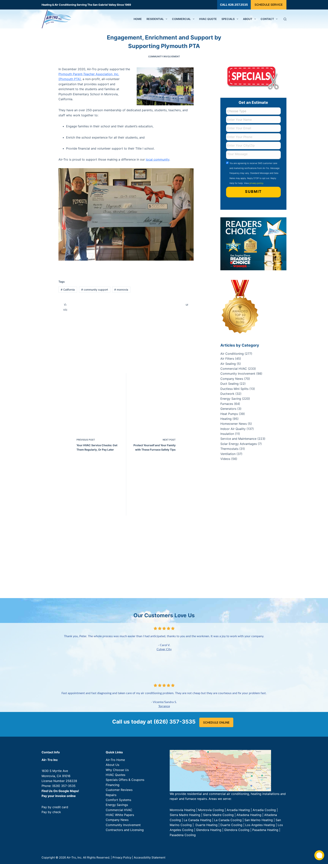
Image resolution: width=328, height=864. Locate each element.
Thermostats (229, 449)
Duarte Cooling (231, 825)
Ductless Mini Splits (234, 389)
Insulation (227, 434)
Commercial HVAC (233, 369)
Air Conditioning (232, 354)
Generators (228, 409)
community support (94, 289)
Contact (267, 18)
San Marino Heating (258, 820)
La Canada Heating (197, 820)
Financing (112, 785)
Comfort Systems (118, 800)
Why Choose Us (117, 770)
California (68, 289)
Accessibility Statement (149, 857)
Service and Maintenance (238, 439)
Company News (231, 379)
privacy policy (256, 183)
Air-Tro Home (115, 760)
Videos (225, 459)
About (247, 18)
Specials (228, 18)
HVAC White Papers (120, 815)
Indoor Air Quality (233, 429)
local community (157, 159)
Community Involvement (164, 56)
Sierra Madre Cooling (218, 815)
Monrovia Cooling (211, 810)
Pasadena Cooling (183, 835)
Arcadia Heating (238, 810)
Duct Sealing (229, 383)
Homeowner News (233, 424)
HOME (138, 18)
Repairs (111, 795)
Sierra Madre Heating (185, 815)
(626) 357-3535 (64, 786)
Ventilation (228, 454)
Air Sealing (228, 364)
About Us (112, 765)
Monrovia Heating (182, 810)
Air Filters (227, 358)
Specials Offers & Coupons (125, 780)
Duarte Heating (207, 825)
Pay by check (51, 812)
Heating (226, 419)
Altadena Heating (249, 815)
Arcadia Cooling (265, 810)
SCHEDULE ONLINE (216, 722)
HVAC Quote (208, 18)
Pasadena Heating (265, 830)
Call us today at (154, 721)
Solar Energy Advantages (238, 444)
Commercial (181, 18)
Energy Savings (117, 805)
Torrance (164, 706)
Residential (155, 18)
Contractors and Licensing (125, 830)
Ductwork (227, 394)
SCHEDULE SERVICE (269, 4)
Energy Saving (230, 398)
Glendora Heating (208, 830)
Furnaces (226, 404)
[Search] (285, 19)
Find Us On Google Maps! (60, 791)
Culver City (164, 649)
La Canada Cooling (228, 820)
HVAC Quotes (115, 775)
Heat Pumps (229, 414)
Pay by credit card (55, 807)
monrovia (121, 289)
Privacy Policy (122, 857)
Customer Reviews (119, 790)
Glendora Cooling (236, 830)
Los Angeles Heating (260, 825)
